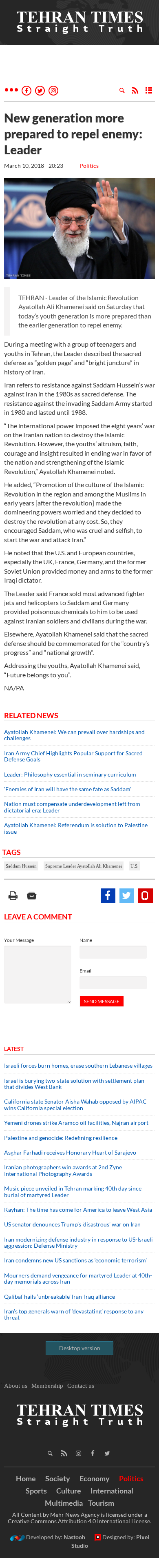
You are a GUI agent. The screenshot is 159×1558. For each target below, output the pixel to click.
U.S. (134, 866)
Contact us (80, 1385)
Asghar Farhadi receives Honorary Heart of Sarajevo (70, 1152)
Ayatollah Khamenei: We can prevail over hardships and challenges (74, 734)
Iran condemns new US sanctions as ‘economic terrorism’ (75, 1260)
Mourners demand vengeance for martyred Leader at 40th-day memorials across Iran (78, 1278)
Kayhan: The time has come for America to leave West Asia (78, 1209)
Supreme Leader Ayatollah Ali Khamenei (83, 866)
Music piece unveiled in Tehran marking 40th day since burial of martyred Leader (72, 1191)
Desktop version (79, 1347)
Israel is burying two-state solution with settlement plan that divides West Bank (74, 1083)
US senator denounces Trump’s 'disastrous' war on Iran (72, 1224)
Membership (47, 1385)
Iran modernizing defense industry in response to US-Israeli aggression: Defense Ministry (78, 1242)
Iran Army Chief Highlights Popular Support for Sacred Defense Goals (73, 756)
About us (15, 1385)
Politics (89, 165)
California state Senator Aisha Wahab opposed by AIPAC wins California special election (75, 1104)
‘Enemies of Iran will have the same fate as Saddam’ (67, 789)
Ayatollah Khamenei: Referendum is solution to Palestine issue (76, 828)
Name (86, 940)
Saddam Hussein (21, 866)
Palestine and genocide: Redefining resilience (60, 1137)
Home (26, 1478)
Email (85, 971)
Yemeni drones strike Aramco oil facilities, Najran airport (76, 1122)
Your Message (19, 940)
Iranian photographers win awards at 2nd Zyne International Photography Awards (63, 1170)
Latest (14, 1048)
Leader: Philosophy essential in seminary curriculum (70, 774)
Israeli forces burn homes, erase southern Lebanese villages (78, 1065)
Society (57, 1478)
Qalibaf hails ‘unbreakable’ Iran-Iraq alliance (59, 1296)
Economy (95, 1478)
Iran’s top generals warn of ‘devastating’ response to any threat (74, 1314)
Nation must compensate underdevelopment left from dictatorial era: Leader (72, 806)
